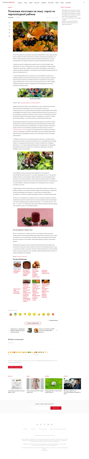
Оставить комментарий (33, 323)
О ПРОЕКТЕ (25, 429)
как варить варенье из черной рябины (30, 102)
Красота (20, 2)
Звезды (30, 2)
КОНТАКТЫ (33, 429)
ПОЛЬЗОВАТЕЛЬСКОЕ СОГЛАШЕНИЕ (58, 429)
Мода (25, 2)
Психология (50, 2)
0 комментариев (53, 320)
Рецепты (10, 7)
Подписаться (55, 408)
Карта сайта (44, 450)
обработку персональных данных (44, 360)
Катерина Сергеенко (21, 256)
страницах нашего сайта (19, 129)
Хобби (57, 2)
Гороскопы (36, 2)
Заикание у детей (73, 16)
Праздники (68, 2)
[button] (9, 330)
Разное (62, 2)
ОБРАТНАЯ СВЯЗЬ (43, 429)
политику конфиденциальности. (15, 362)
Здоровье (43, 2)
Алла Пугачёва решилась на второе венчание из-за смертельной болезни (70, 22)
